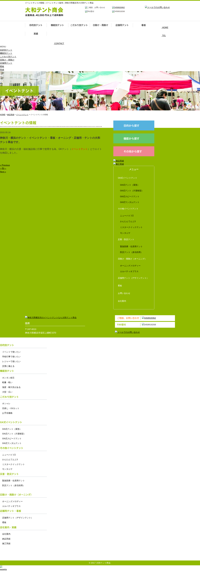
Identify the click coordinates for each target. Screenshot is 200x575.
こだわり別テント (79, 25)
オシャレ (6, 403)
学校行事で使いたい (11, 356)
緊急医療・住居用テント (131, 246)
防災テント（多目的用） (131, 252)
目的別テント (35, 25)
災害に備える (8, 366)
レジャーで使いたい (11, 361)
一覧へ (3, 168)
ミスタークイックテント (131, 227)
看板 (143, 25)
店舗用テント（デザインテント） (133, 278)
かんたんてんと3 (128, 221)
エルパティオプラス (129, 271)
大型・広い (7, 392)
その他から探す (133, 151)
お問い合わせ (124, 293)
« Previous (5, 165)
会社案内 (122, 301)
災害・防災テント (126, 239)
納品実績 (6, 539)
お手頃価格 (7, 413)
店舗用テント (122, 25)
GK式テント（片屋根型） (131, 190)
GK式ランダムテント (129, 202)
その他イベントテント (128, 208)
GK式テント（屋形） (129, 185)
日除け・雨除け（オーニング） (132, 259)
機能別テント (57, 25)
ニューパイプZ (127, 215)
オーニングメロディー (130, 265)
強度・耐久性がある (11, 387)
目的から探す (131, 125)
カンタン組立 (8, 377)
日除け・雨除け (100, 25)
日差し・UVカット (10, 408)
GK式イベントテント (127, 178)
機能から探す (131, 138)
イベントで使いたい (11, 352)
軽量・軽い (7, 382)
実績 (36, 33)
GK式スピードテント (129, 196)
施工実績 (6, 543)
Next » (3, 172)
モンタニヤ (125, 233)
